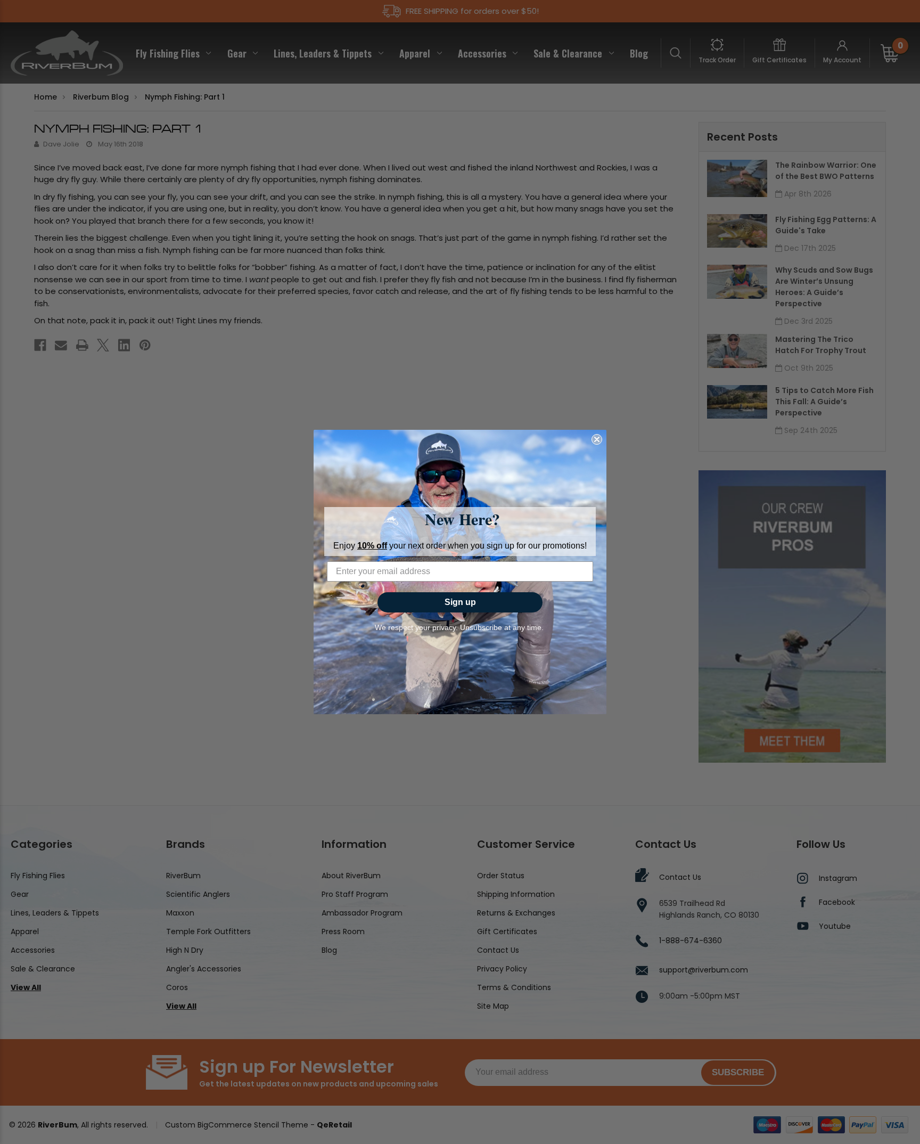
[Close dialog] (597, 439)
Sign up (460, 602)
